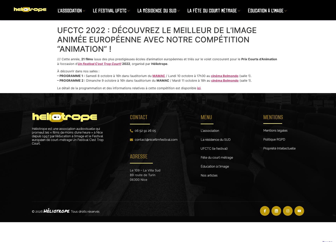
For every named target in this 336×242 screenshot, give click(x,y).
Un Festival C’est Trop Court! (99, 64)
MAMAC (158, 76)
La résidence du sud (156, 11)
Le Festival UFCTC (109, 11)
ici (198, 88)
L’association (70, 11)
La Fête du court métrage (212, 11)
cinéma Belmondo (224, 76)
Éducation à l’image (266, 11)
